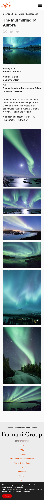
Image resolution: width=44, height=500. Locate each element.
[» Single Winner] (6, 5)
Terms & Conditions (22, 463)
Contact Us (22, 454)
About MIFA (22, 445)
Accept (7, 496)
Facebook (22, 471)
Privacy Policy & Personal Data (22, 458)
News (22, 467)
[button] (5, 31)
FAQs (22, 450)
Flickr (22, 480)
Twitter (22, 476)
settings (27, 491)
